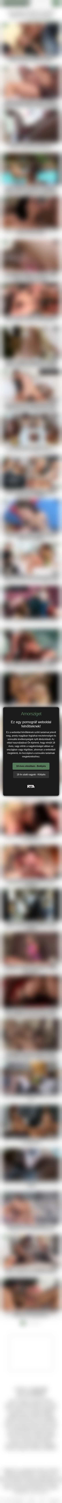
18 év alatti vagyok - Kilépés (31, 774)
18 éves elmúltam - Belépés (31, 766)
